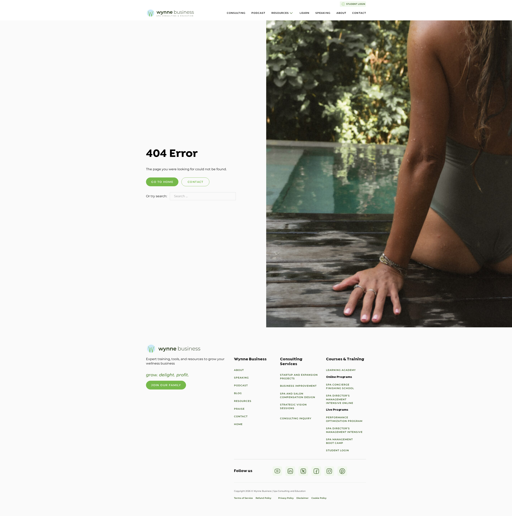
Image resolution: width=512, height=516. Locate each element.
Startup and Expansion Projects (299, 376)
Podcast (258, 12)
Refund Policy (265, 498)
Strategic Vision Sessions (293, 406)
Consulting (236, 12)
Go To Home (162, 182)
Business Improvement (298, 385)
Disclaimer (302, 498)
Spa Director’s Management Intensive (344, 430)
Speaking (322, 12)
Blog (238, 393)
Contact (359, 12)
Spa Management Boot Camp (339, 441)
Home (238, 424)
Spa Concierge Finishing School (340, 386)
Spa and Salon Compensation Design (297, 395)
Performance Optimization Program (344, 419)
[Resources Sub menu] (291, 13)
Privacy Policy (286, 498)
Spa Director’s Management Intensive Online (339, 399)
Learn (304, 12)
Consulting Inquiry (295, 418)
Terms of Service (243, 498)
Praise (239, 408)
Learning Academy (341, 370)
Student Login (337, 450)
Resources (280, 12)
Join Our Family (166, 385)
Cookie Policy (318, 498)
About (341, 12)
